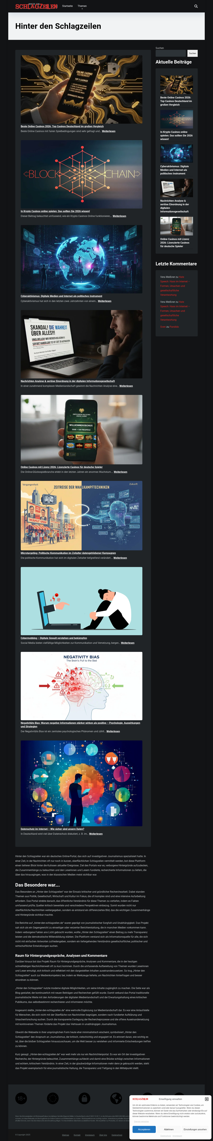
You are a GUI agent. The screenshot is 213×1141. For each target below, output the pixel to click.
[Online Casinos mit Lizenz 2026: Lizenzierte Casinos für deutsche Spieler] (81, 430)
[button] (206, 1099)
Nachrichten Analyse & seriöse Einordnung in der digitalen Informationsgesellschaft (68, 381)
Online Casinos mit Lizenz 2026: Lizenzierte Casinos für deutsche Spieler (62, 467)
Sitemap (65, 1135)
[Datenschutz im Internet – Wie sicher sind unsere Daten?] (81, 783)
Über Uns (103, 1135)
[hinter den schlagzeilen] (36, 5)
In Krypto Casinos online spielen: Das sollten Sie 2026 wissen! (55, 211)
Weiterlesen (108, 131)
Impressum (177, 1136)
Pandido (174, 326)
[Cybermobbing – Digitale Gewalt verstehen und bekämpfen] (81, 601)
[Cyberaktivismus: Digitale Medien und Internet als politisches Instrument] (81, 259)
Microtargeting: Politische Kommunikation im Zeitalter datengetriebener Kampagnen (68, 553)
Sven (163, 326)
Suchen (160, 48)
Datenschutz (165, 1136)
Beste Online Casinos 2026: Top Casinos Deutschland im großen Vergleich (62, 126)
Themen (82, 6)
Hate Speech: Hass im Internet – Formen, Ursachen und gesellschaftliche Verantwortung (175, 285)
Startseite (67, 6)
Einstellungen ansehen (195, 1129)
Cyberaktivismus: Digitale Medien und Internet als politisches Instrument (61, 296)
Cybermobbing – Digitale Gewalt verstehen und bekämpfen (54, 638)
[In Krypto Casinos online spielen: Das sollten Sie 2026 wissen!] (81, 174)
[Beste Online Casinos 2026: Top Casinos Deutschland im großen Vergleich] (81, 90)
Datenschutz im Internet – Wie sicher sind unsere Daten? (52, 829)
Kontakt (77, 1135)
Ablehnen (169, 1129)
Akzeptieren (144, 1129)
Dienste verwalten (141, 1121)
